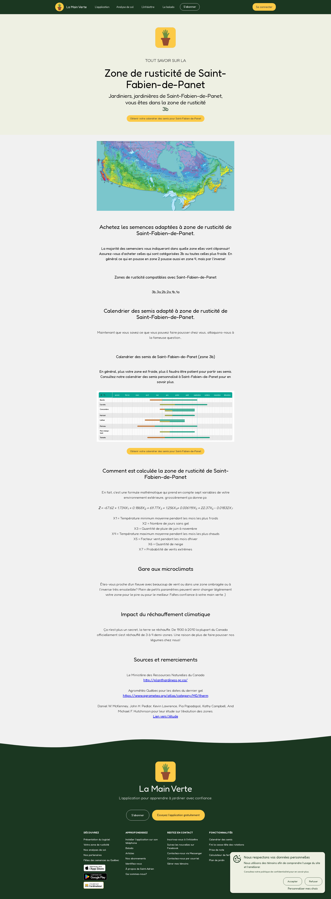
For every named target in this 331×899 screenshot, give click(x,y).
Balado (129, 848)
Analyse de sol (125, 7)
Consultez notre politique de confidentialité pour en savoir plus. (276, 871)
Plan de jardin (216, 860)
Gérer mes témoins (177, 863)
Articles (130, 853)
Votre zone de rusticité (96, 844)
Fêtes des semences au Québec (101, 860)
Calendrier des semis (220, 839)
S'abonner (190, 6)
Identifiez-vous (134, 863)
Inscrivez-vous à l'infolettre (182, 839)
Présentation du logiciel (97, 839)
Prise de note (216, 849)
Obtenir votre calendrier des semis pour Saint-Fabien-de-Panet (165, 118)
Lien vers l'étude (165, 716)
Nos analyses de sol (95, 849)
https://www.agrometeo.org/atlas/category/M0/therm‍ (165, 696)
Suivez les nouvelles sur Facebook (180, 846)
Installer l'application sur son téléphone (142, 841)
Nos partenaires (93, 854)
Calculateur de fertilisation (224, 854)
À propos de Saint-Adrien (140, 868)
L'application (102, 7)
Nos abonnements (136, 858)
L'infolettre (148, 7)
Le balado (168, 7)
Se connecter (264, 7)
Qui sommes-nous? (136, 873)
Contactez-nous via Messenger (184, 853)
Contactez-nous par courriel (183, 858)
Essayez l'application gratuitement (178, 815)
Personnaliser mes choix (303, 888)
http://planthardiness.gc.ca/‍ (165, 680)
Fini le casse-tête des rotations (226, 844)
